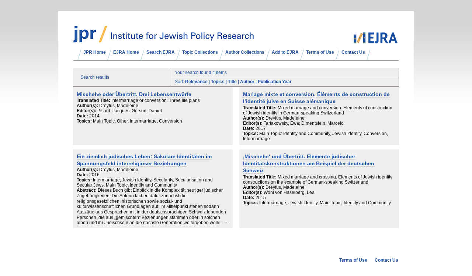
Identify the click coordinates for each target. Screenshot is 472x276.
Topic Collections (200, 52)
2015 (261, 197)
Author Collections (244, 52)
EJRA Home (126, 52)
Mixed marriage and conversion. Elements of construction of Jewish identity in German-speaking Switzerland (317, 110)
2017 (261, 128)
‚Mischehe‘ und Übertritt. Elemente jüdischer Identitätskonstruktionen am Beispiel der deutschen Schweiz (308, 164)
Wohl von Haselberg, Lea (289, 192)
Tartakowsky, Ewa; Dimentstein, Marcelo (304, 123)
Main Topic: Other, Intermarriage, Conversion (137, 121)
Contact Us (353, 52)
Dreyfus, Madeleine (118, 105)
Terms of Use (320, 52)
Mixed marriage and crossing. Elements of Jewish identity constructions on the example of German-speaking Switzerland (317, 179)
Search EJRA (160, 52)
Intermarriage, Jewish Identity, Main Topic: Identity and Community (325, 202)
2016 (94, 174)
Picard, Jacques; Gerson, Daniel (129, 110)
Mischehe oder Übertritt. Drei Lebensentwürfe (134, 94)
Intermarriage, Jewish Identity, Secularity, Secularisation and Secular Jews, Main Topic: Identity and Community (145, 182)
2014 (94, 115)
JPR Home (94, 52)
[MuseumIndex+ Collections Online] (163, 39)
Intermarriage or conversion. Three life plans (155, 100)
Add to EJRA (285, 52)
